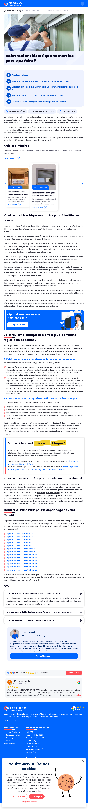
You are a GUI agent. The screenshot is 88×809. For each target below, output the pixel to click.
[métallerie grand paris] (13, 3)
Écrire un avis (73, 673)
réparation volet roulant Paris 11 (20, 542)
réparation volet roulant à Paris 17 (21, 560)
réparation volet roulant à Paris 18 (21, 564)
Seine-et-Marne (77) (34, 749)
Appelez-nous (19, 325)
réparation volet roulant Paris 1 (20, 533)
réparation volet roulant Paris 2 (20, 536)
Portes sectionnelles (12, 735)
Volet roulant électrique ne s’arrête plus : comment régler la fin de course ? (44, 88)
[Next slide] (82, 184)
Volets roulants (10, 744)
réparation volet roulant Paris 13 (20, 548)
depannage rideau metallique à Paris (48, 469)
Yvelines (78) (31, 752)
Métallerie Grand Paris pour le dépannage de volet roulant (37, 101)
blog (19, 10)
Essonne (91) (31, 741)
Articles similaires (18, 75)
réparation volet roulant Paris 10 (20, 539)
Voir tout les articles (44, 656)
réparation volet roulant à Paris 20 (21, 570)
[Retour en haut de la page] (83, 709)
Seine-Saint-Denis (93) (35, 738)
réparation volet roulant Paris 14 (20, 551)
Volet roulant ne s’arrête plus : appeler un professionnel (35, 95)
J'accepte (37, 796)
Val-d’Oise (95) (32, 746)
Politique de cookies (29, 802)
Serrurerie (7, 741)
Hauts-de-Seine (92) (34, 735)
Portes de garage (10, 738)
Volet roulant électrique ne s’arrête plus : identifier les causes (38, 81)
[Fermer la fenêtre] (83, 761)
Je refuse (20, 796)
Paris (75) (30, 732)
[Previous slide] (5, 184)
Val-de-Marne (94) (33, 744)
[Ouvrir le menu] (82, 4)
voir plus (77, 695)
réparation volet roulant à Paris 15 (21, 554)
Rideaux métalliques (12, 732)
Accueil (10, 10)
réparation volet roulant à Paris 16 (21, 557)
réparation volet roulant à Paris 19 (21, 567)
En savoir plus (10, 158)
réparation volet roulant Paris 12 (20, 545)
